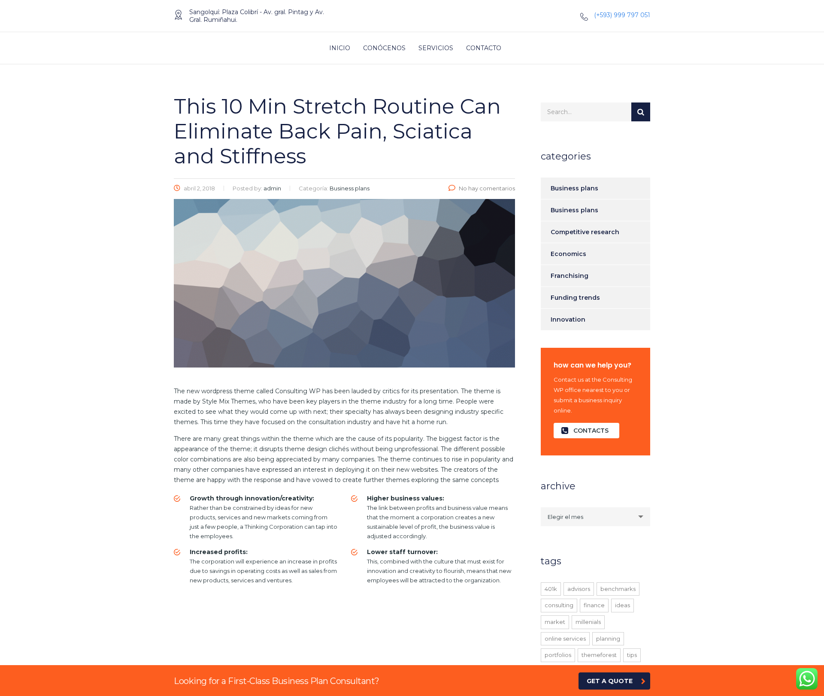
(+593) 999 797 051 (622, 15)
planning (608, 638)
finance (594, 605)
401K (551, 588)
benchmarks (618, 588)
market (555, 621)
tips (632, 654)
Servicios (435, 48)
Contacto (483, 48)
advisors (578, 588)
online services (565, 638)
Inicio (339, 48)
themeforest (599, 654)
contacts (591, 430)
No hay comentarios (487, 188)
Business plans (574, 188)
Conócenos (384, 48)
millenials (588, 621)
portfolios (558, 654)
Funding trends (575, 297)
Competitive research (585, 232)
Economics (568, 254)
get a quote (610, 681)
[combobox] (595, 516)
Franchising (569, 276)
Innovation (568, 319)
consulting (559, 605)
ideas (622, 605)
